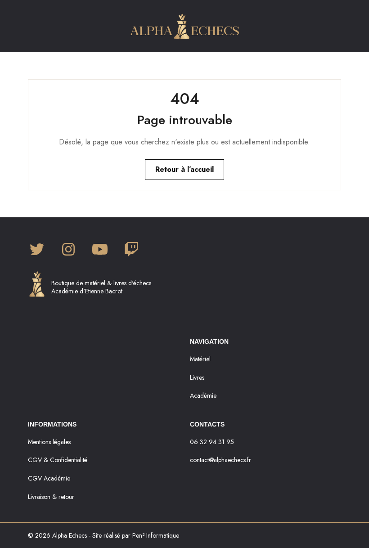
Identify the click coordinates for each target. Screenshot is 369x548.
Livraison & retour (51, 496)
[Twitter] (37, 250)
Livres (197, 377)
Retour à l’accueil (184, 169)
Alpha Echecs (69, 535)
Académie (203, 395)
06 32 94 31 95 (212, 441)
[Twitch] (131, 250)
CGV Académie (49, 478)
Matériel (200, 359)
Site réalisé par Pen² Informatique (135, 535)
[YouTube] (100, 250)
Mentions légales (49, 441)
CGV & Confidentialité (57, 459)
